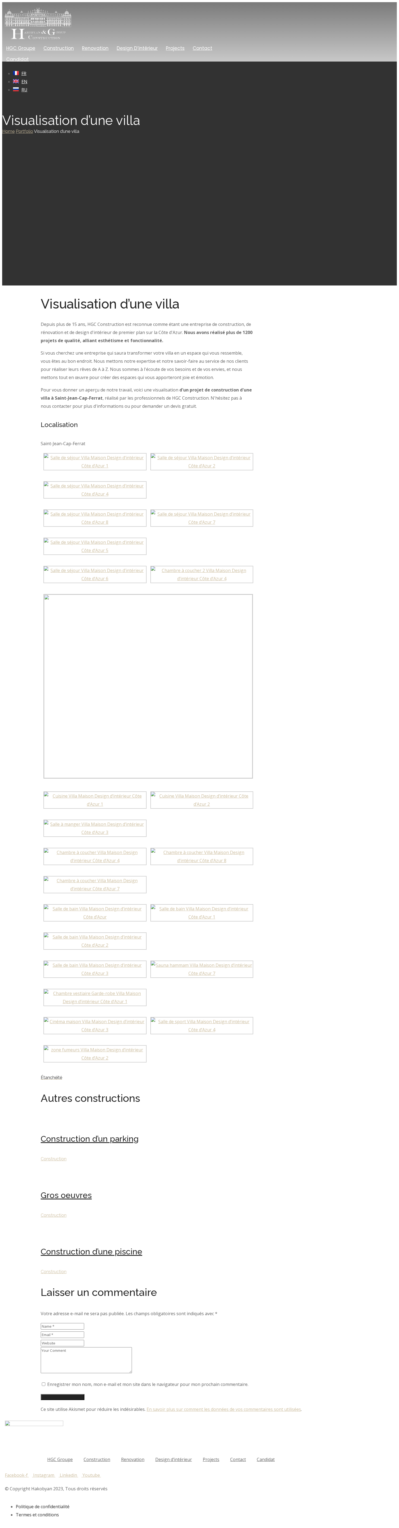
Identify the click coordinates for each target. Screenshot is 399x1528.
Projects (175, 48)
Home (8, 131)
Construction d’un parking (90, 1139)
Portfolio (24, 131)
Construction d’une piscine (91, 1251)
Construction (58, 48)
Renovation (95, 48)
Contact (202, 48)
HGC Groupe (20, 48)
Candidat (17, 59)
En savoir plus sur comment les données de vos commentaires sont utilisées (224, 1409)
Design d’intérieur (137, 48)
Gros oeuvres (66, 1195)
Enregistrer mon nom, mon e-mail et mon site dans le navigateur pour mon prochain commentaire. (147, 1384)
